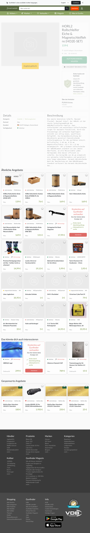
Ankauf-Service (31, 511)
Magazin (60, 13)
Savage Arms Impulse (33, 452)
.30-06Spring (11, 463)
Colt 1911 (29, 448)
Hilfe (27, 502)
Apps (27, 517)
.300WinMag (11, 465)
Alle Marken (10, 502)
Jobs (27, 515)
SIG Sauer (48, 441)
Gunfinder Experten (32, 509)
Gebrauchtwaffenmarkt (14, 519)
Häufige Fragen (50, 513)
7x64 (8, 467)
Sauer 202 (29, 441)
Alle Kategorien (12, 504)
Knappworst (10, 441)
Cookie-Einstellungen (51, 509)
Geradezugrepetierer (70, 450)
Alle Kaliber (10, 511)
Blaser (47, 443)
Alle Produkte (11, 506)
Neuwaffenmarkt (12, 517)
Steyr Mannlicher (50, 445)
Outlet (9, 515)
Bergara (47, 450)
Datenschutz (49, 506)
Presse (28, 519)
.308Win (9, 461)
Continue (76, 3)
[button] (81, 8)
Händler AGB (49, 504)
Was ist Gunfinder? (79, 13)
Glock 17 (29, 443)
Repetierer (67, 439)
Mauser (47, 439)
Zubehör (19, 119)
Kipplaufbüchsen (69, 441)
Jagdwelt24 (10, 439)
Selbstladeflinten (69, 443)
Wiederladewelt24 (13, 450)
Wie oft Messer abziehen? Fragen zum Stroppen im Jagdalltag (34, 463)
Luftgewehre (68, 445)
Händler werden (31, 504)
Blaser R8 (29, 439)
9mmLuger (10, 472)
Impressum (48, 511)
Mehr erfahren (77, 94)
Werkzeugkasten (30, 119)
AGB (46, 502)
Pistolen (66, 448)
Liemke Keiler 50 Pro (32, 445)
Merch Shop (29, 521)
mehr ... (9, 452)
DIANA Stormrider (32, 450)
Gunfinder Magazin (32, 513)
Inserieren (75, 8)
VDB (8, 448)
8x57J (9, 470)
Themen (9, 513)
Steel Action (49, 448)
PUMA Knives (67, 102)
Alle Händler (11, 509)
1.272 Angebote (67, 106)
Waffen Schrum (11, 445)
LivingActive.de (11, 443)
